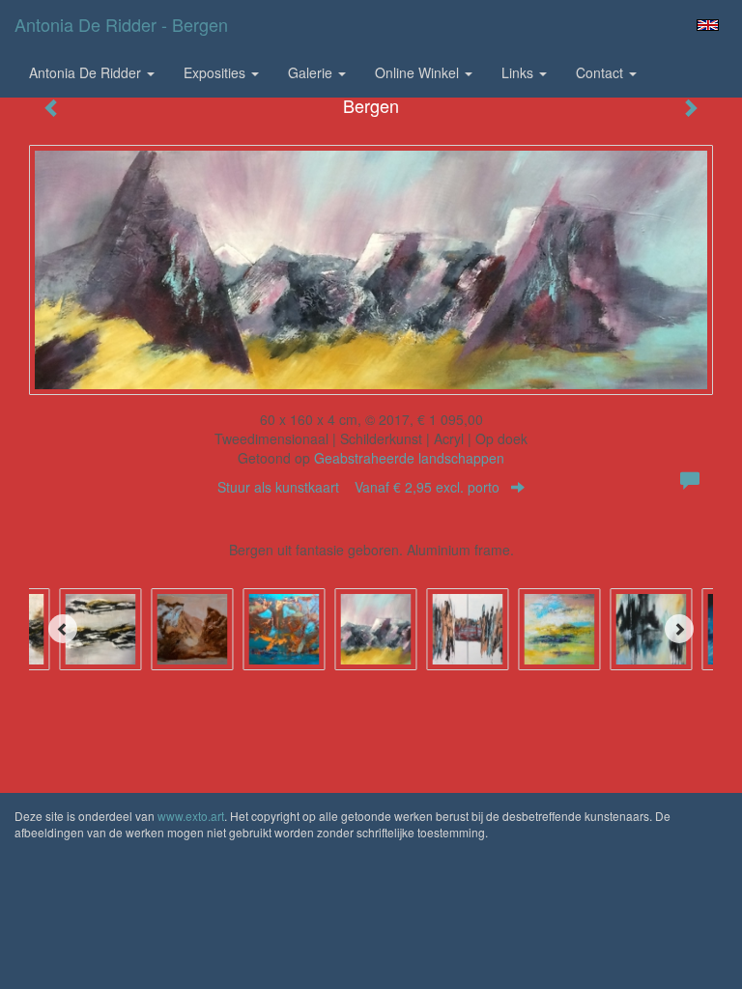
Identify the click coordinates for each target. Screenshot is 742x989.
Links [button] (519, 72)
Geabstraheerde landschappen (409, 457)
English (708, 25)
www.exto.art (190, 815)
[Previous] (62, 628)
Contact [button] (601, 72)
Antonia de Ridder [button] (87, 72)
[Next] (679, 628)
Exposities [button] (216, 72)
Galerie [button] (312, 72)
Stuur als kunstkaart (358, 486)
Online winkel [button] (419, 72)
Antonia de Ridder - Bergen (121, 24)
